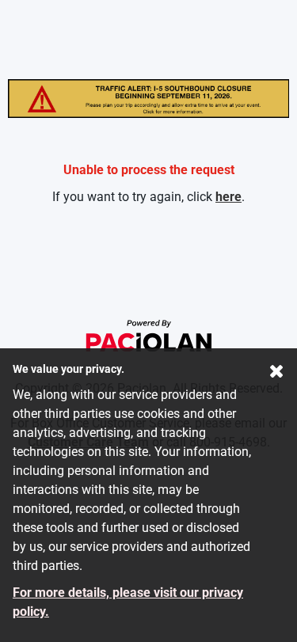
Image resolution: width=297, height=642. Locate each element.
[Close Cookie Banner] (276, 374)
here (228, 196)
